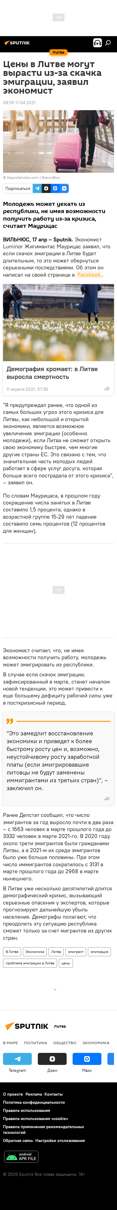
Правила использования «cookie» (35, 1118)
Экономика (35, 951)
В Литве (12, 951)
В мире (10, 1042)
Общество (64, 1042)
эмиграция (99, 951)
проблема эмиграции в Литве (30, 963)
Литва (56, 951)
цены (66, 963)
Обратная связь (18, 1140)
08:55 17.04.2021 (19, 102)
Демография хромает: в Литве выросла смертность (52, 372)
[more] (107, 389)
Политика (35, 1042)
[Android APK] (21, 1157)
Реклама (34, 1094)
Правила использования (26, 1110)
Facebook (89, 274)
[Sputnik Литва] (18, 45)
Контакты (53, 1094)
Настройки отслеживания (60, 1140)
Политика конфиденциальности (34, 1102)
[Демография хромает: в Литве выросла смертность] (58, 322)
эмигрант (75, 951)
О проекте (13, 1094)
